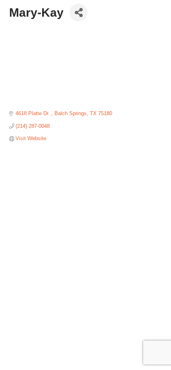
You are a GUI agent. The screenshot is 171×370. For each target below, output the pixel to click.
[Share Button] (78, 12)
